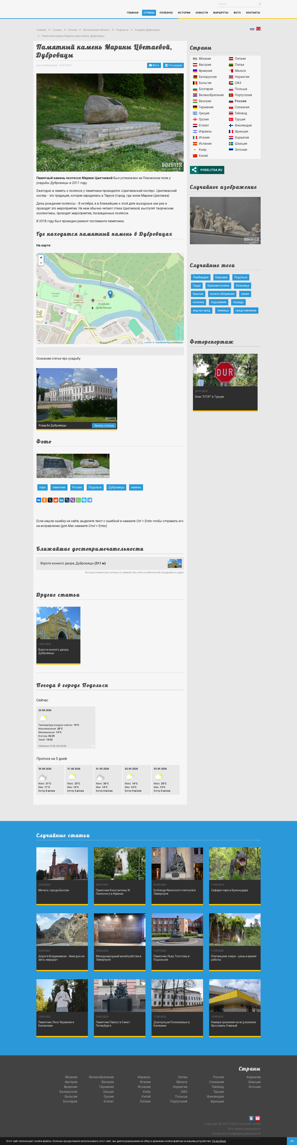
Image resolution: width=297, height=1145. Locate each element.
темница (223, 310)
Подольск (122, 29)
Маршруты (220, 12)
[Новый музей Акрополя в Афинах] (225, 219)
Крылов (198, 293)
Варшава (221, 277)
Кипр (202, 150)
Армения (205, 71)
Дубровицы (116, 487)
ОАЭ (238, 83)
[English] (258, 29)
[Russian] (252, 29)
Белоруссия (208, 77)
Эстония (241, 150)
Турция (240, 119)
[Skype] (84, 500)
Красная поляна (218, 285)
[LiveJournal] (67, 500)
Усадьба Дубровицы (147, 29)
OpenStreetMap (163, 342)
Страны (149, 12)
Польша (241, 89)
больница (242, 285)
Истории (184, 12)
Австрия (205, 65)
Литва (239, 65)
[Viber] (72, 500)
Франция (241, 131)
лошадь (238, 302)
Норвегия (242, 77)
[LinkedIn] (61, 500)
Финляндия (243, 125)
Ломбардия (201, 277)
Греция (204, 113)
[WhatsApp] (78, 500)
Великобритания (211, 95)
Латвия (240, 59)
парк (42, 487)
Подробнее (219, 1141)
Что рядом (175, 65)
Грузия (204, 119)
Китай (203, 156)
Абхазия (205, 59)
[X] (50, 500)
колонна (198, 302)
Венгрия (205, 101)
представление (246, 310)
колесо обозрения (222, 293)
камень (136, 487)
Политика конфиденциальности (236, 1133)
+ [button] (41, 257)
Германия (206, 107)
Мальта (240, 71)
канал (245, 293)
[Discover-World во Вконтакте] (251, 1118)
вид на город (201, 310)
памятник (59, 487)
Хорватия (242, 137)
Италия (204, 137)
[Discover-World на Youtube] (257, 1118)
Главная (132, 12)
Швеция (241, 144)
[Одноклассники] (44, 500)
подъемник (218, 302)
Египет (204, 125)
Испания (205, 144)
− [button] (41, 263)
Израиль (205, 131)
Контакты (253, 12)
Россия (72, 29)
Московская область (96, 29)
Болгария (206, 89)
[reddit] (55, 500)
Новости (202, 12)
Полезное (166, 12)
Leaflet (147, 342)
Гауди (197, 285)
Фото (237, 12)
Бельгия (205, 83)
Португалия (243, 95)
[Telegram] (89, 500)
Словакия (242, 107)
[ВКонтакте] (38, 500)
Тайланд (241, 113)
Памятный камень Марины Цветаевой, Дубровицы (73, 35)
